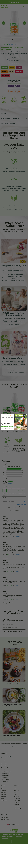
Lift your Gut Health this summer (7, 426)
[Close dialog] (26, 414)
